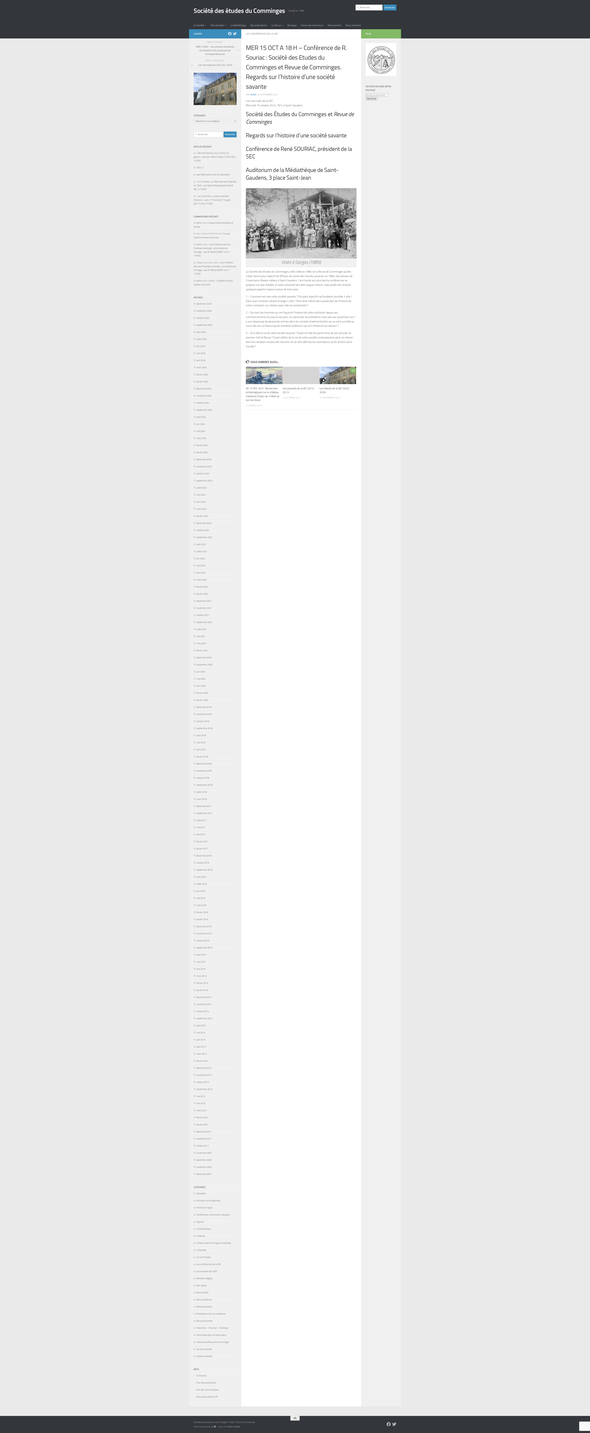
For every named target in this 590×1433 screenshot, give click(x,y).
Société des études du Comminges (239, 11)
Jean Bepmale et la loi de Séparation (213, 174)
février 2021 (202, 650)
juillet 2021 (201, 629)
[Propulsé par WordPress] (215, 1427)
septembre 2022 (204, 537)
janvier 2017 (202, 848)
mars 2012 (201, 1110)
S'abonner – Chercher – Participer (212, 1328)
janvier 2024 (202, 452)
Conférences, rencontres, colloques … (214, 1214)
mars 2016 (201, 905)
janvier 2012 (202, 1124)
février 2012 (202, 1117)
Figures (200, 1221)
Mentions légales (204, 1278)
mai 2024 (200, 431)
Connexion (201, 1375)
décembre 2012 (204, 1068)
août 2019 (201, 735)
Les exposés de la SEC (206, 1271)
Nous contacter (353, 25)
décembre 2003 (204, 1160)
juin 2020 (200, 671)
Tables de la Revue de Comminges (212, 1342)
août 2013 (201, 1046)
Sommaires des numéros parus (211, 1335)
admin (253, 94)
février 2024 (202, 445)
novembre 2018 (204, 770)
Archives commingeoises (208, 1200)
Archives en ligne (204, 1207)
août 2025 (201, 332)
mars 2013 (201, 1053)
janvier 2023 (202, 516)
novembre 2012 (204, 1075)
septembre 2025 (204, 325)
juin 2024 (200, 424)
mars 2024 (201, 438)
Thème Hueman (233, 1426)
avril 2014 (201, 1039)
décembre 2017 (204, 806)
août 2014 (201, 1025)
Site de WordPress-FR (207, 1396)
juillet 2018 (201, 792)
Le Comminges (203, 1257)
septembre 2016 (204, 869)
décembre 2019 (204, 707)
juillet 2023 (201, 487)
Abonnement (334, 25)
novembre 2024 (204, 395)
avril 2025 (201, 360)
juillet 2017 (201, 820)
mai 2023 (200, 494)
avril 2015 (201, 969)
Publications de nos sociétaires (211, 1313)
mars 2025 (201, 367)
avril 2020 (201, 686)
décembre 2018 (204, 763)
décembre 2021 (204, 601)
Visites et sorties (204, 1356)
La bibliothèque (238, 25)
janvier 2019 (202, 756)
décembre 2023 (204, 459)
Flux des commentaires (207, 1389)
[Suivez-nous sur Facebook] (230, 34)
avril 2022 (201, 572)
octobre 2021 (202, 615)
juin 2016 (200, 891)
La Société (198, 25)
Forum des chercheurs (312, 25)
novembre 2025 (204, 310)
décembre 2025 (204, 303)
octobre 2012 (202, 1082)
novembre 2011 (204, 1138)
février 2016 (202, 912)
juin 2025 (200, 346)
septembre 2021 (204, 622)
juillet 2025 (201, 339)
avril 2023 (201, 502)
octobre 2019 (202, 721)
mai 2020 (200, 678)
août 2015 (201, 954)
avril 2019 (201, 749)
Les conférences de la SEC (262, 33)
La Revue (276, 25)
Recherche (371, 99)
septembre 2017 (204, 813)
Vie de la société (204, 1349)
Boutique (292, 25)
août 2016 (201, 877)
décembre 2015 (204, 926)
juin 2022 (200, 558)
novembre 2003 (204, 1167)
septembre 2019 (204, 728)
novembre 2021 (204, 608)
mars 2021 (201, 643)
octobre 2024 (202, 402)
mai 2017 (200, 827)
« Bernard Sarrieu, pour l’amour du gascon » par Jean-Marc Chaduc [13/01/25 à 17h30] (214, 157)
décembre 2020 (204, 657)
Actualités (201, 1193)
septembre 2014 (204, 1018)
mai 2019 (200, 742)
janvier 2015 (202, 990)
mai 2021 (200, 636)
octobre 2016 (202, 862)
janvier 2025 (202, 381)
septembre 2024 (204, 410)
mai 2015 (200, 961)
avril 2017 (201, 834)
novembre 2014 (204, 1004)
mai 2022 (200, 565)
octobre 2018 (202, 777)
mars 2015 (201, 976)
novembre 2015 (204, 933)
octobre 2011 (202, 1145)
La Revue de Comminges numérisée (213, 1243)
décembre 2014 (204, 997)
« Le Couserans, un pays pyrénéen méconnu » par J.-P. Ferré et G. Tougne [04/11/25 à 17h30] (212, 200)
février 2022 (202, 586)
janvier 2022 (202, 594)
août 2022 (201, 544)
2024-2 (200, 167)
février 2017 (202, 841)
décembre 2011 (204, 1131)
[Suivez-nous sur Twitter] (235, 34)
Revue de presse (204, 1320)
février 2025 (202, 374)
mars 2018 (201, 799)
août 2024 (201, 417)
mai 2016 (200, 898)
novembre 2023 (204, 466)
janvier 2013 (202, 1061)
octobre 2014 (202, 1011)
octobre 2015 (202, 940)
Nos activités (217, 25)
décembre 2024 (204, 388)
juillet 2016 (201, 884)
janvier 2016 (202, 919)
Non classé (201, 1285)
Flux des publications (206, 1382)
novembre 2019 (204, 714)
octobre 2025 (202, 318)
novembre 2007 (204, 1153)
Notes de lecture (204, 1306)
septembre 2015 (204, 947)
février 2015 (202, 983)
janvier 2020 (202, 700)
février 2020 (202, 693)
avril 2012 (201, 1103)
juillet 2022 (201, 551)
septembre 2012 (204, 1089)
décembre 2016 (204, 855)
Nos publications (258, 25)
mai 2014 (200, 1032)
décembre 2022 (204, 523)
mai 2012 (200, 1096)
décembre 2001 (204, 1174)
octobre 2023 (202, 473)
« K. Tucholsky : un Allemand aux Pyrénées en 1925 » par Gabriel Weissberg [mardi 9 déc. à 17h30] (215, 185)
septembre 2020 (204, 664)
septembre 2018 (204, 785)
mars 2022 (201, 579)
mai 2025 (200, 353)
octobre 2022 (202, 530)
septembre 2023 (204, 480)
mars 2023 (201, 509)
